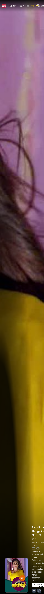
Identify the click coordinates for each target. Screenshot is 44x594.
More (34, 581)
